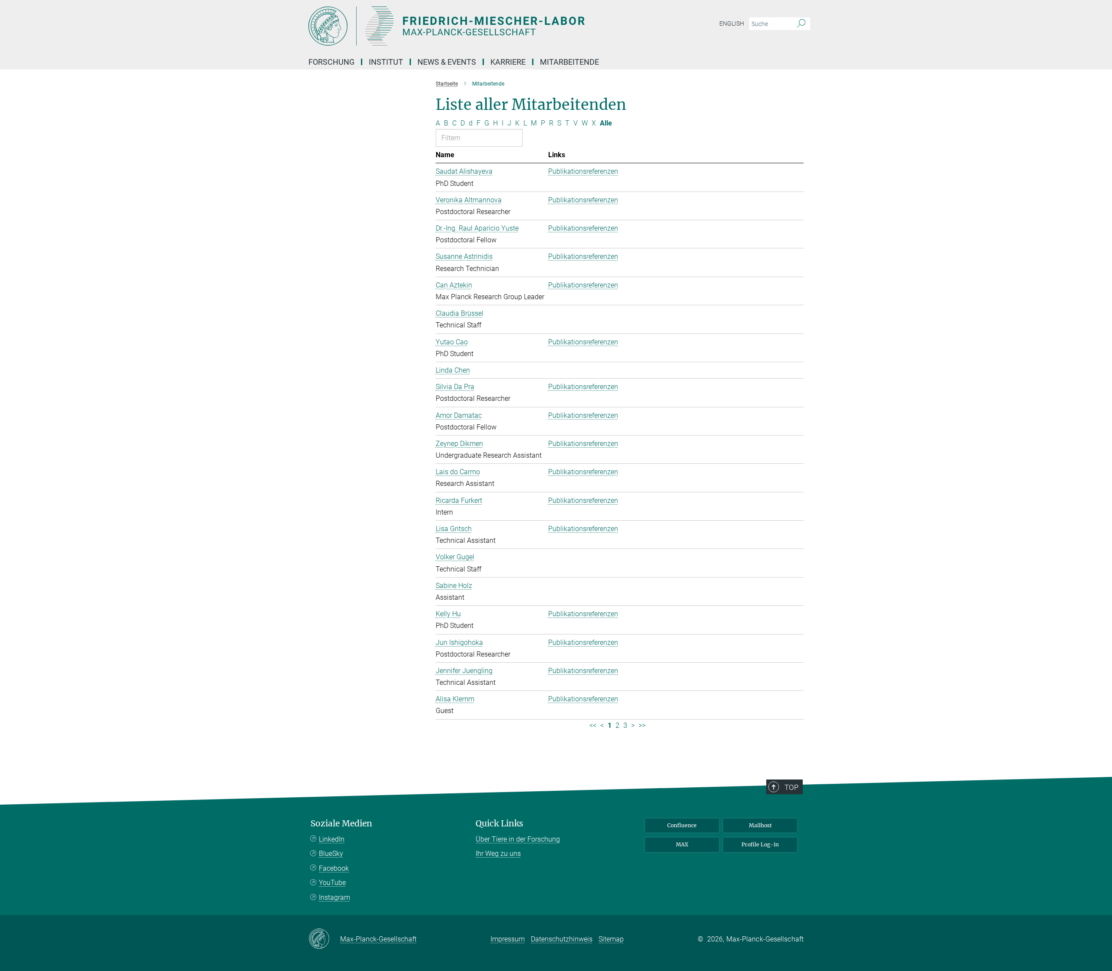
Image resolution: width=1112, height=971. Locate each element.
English (731, 23)
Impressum (507, 939)
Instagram (334, 897)
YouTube (332, 883)
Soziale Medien (341, 824)
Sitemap (611, 939)
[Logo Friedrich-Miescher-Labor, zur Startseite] (471, 26)
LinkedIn (331, 839)
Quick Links (499, 824)
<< (592, 725)
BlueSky (331, 853)
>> (642, 725)
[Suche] (801, 24)
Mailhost (760, 825)
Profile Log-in (760, 844)
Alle (606, 123)
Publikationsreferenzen (583, 171)
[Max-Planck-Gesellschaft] (324, 939)
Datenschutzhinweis (561, 939)
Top (791, 787)
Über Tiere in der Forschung (518, 839)
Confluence (682, 825)
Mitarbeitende (569, 62)
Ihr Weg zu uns (498, 853)
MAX (682, 844)
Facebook (334, 868)
